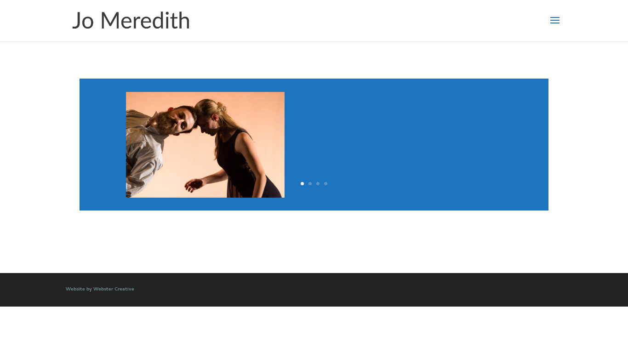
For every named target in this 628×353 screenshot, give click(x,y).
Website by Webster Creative (100, 289)
